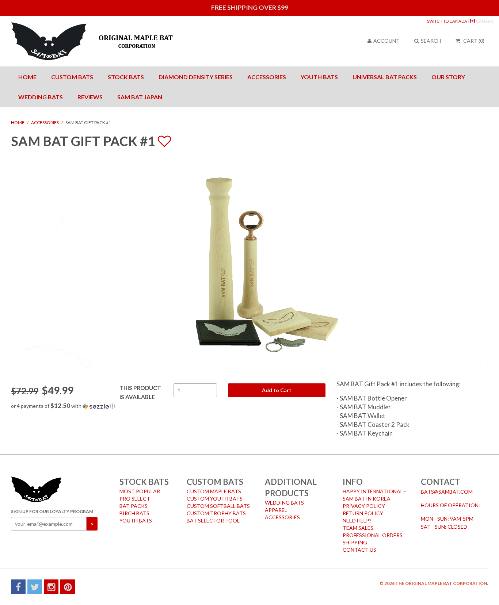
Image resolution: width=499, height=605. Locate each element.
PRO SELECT (134, 498)
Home (27, 76)
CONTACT (440, 482)
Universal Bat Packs (385, 76)
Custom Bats (72, 76)
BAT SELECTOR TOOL (213, 520)
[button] (168, 406)
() (473, 41)
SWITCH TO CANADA (447, 21)
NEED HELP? (357, 520)
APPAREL (276, 510)
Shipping (355, 542)
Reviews (90, 96)
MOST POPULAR (139, 491)
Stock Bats (126, 76)
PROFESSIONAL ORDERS (373, 535)
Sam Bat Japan (139, 96)
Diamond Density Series (196, 76)
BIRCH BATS (134, 513)
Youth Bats (319, 76)
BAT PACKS (133, 506)
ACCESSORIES (282, 517)
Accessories (266, 76)
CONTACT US (359, 550)
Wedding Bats (40, 96)
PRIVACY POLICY (364, 506)
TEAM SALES (358, 528)
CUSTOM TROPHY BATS (216, 513)
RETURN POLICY (363, 513)
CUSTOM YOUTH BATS (215, 498)
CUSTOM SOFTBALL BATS (218, 506)
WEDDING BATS (284, 502)
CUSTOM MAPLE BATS (214, 491)
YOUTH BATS (135, 520)
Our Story (448, 76)
